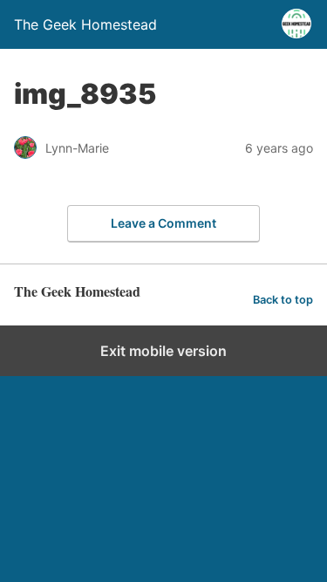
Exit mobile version (163, 350)
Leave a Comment (163, 223)
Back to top (283, 299)
